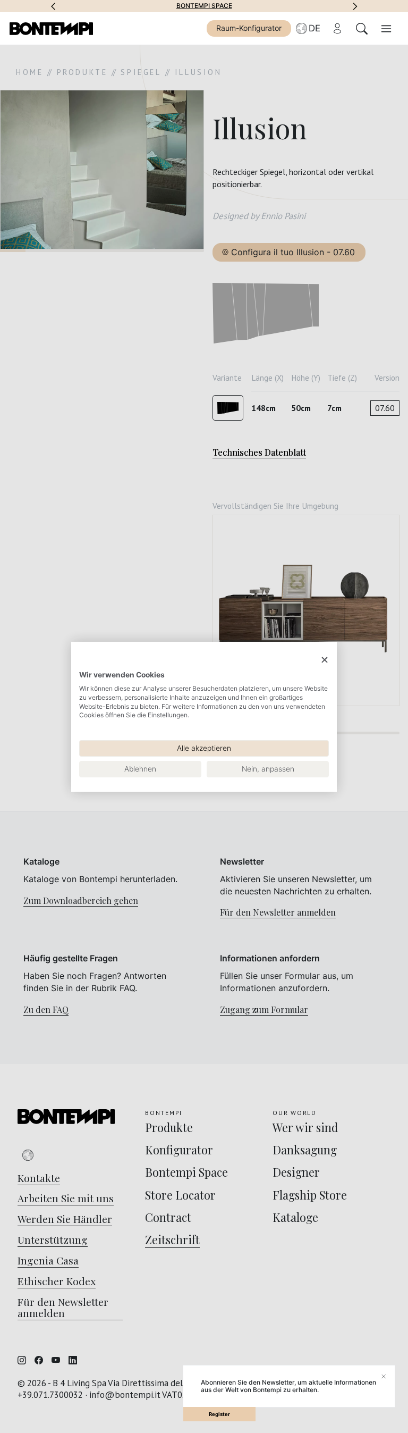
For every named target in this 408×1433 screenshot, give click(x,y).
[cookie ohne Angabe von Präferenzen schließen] (324, 659)
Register (219, 1414)
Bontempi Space (204, 6)
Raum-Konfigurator (249, 27)
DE (314, 28)
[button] (53, 6)
